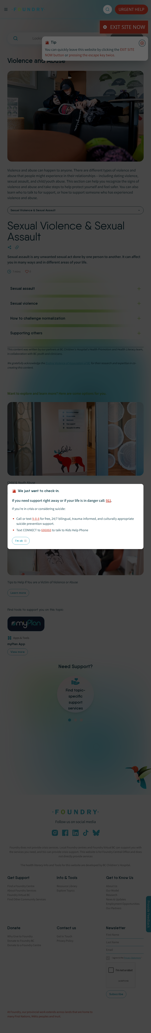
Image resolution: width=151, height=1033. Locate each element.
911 (108, 500)
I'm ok (19, 540)
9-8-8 (35, 518)
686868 (46, 530)
